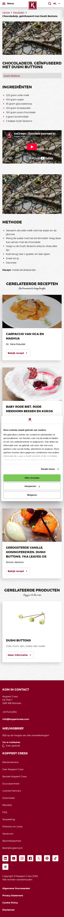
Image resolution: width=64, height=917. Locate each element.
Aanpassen (30, 486)
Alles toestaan (32, 478)
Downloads (8, 798)
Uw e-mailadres (11, 742)
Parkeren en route (12, 826)
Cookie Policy (10, 902)
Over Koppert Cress (13, 769)
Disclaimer (8, 909)
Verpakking (8, 819)
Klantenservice (10, 762)
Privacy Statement (12, 895)
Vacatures (7, 833)
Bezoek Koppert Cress (14, 776)
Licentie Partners (11, 790)
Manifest (7, 805)
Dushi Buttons (12, 75)
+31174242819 (9, 712)
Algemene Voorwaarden (16, 888)
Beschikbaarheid (11, 841)
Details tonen (48, 469)
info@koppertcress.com (15, 719)
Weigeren (32, 495)
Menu (10, 3)
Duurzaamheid (10, 783)
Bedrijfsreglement (12, 848)
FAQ (4, 812)
